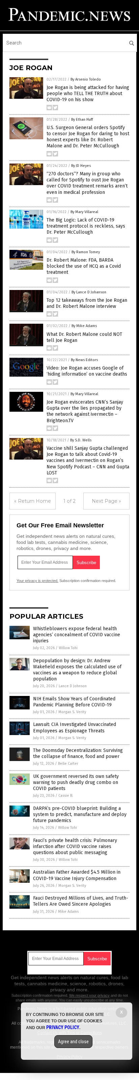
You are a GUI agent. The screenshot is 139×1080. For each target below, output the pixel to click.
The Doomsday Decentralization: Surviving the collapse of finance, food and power (78, 753)
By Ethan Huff (82, 119)
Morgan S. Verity (72, 712)
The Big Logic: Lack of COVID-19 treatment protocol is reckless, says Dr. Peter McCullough (86, 226)
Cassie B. (65, 795)
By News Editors (84, 360)
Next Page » (106, 501)
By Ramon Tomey (86, 252)
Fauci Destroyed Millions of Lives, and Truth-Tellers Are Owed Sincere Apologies (80, 901)
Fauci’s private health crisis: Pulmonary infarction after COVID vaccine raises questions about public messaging (75, 846)
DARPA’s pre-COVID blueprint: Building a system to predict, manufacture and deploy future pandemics (80, 814)
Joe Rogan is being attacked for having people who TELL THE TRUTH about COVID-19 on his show (88, 94)
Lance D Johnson (73, 686)
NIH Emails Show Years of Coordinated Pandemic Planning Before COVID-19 (74, 702)
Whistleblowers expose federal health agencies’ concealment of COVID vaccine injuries (76, 635)
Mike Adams (68, 911)
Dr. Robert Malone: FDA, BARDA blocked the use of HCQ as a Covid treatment (84, 266)
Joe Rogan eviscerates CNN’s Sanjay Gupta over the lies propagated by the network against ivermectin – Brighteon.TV (85, 411)
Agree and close (73, 1041)
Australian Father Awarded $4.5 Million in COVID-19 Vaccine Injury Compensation (76, 875)
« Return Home (32, 501)
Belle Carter (68, 763)
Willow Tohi (68, 648)
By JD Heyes (81, 166)
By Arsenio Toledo (86, 79)
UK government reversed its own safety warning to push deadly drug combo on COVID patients (76, 782)
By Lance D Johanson (89, 292)
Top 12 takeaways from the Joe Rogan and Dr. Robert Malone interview (87, 303)
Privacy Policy (62, 1027)
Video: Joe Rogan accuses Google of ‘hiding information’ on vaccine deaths (87, 371)
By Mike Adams (84, 326)
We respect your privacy (89, 995)
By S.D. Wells (80, 440)
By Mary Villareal (84, 212)
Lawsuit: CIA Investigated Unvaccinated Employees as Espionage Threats (74, 727)
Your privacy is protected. (37, 581)
